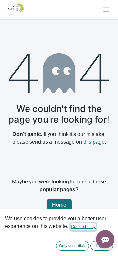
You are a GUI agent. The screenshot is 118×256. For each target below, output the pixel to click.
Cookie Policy (83, 226)
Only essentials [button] (72, 246)
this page (94, 142)
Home (59, 205)
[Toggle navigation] (106, 10)
